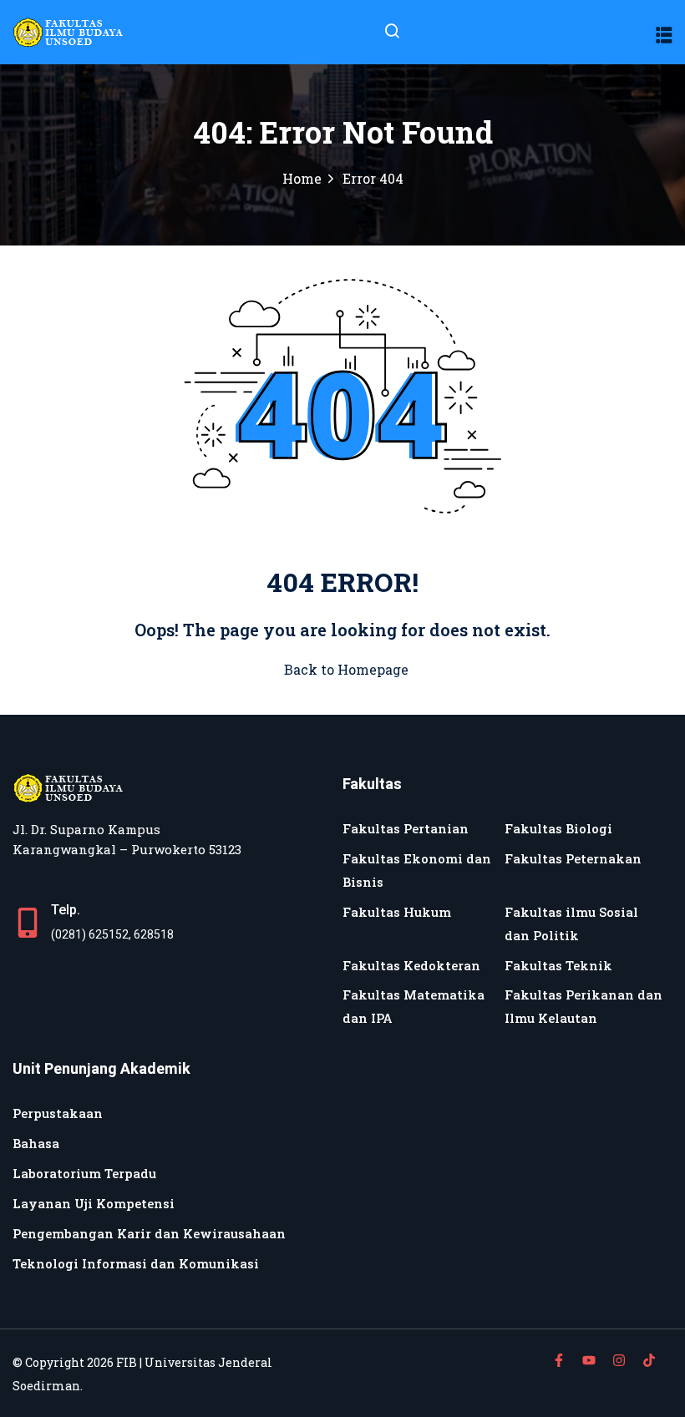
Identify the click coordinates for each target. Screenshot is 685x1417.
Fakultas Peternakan (573, 858)
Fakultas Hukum (396, 911)
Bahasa (36, 1143)
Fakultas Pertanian (405, 828)
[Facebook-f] (559, 1360)
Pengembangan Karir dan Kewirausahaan (149, 1233)
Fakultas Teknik (558, 965)
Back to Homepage (346, 669)
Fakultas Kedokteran (411, 965)
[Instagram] (619, 1360)
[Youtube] (589, 1360)
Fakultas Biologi (558, 828)
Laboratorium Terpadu (84, 1173)
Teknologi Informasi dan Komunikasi (136, 1263)
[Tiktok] (649, 1360)
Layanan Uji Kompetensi (94, 1203)
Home (302, 178)
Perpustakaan (58, 1113)
